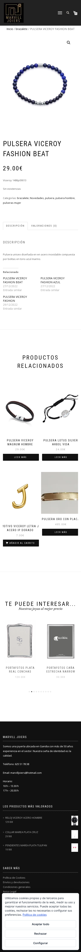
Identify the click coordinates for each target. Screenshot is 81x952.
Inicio (9, 29)
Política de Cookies (14, 877)
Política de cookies (35, 914)
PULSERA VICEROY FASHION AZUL (52, 280)
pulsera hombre (65, 198)
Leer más (20, 457)
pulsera (49, 198)
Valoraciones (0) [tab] (44, 225)
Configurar (40, 943)
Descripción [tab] (15, 225)
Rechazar (40, 933)
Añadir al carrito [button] (22, 543)
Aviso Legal (9, 891)
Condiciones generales (16, 887)
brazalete (22, 29)
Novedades (37, 198)
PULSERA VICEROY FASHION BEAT (15, 280)
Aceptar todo (40, 924)
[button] (68, 42)
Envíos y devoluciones (16, 882)
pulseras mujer (12, 203)
